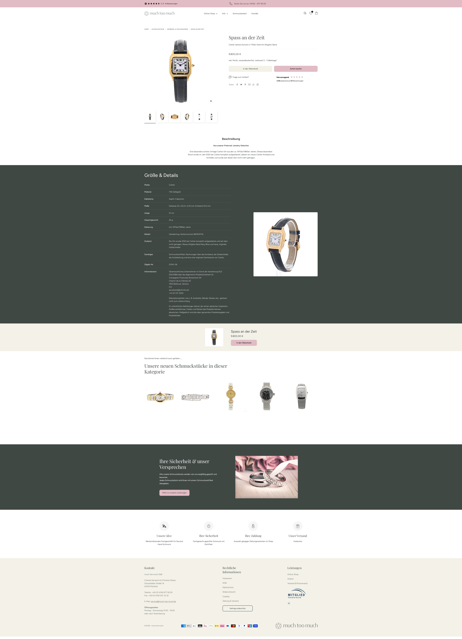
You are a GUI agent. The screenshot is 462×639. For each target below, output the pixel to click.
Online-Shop (209, 13)
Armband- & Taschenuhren (177, 29)
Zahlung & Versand (231, 601)
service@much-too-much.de (163, 601)
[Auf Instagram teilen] (258, 84)
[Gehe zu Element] (199, 116)
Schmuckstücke (158, 29)
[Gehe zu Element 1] (150, 116)
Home (146, 29)
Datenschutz (228, 587)
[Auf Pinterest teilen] (245, 84)
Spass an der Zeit (197, 29)
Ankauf (290, 579)
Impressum (227, 578)
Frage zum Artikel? (241, 77)
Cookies (226, 596)
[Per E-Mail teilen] (249, 84)
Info (223, 13)
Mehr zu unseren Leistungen (174, 493)
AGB (225, 583)
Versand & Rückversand (297, 583)
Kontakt (254, 13)
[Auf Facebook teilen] (237, 84)
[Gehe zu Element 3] (174, 116)
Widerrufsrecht (229, 592)
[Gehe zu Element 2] (162, 116)
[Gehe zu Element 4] (186, 116)
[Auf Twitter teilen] (241, 84)
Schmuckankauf (240, 13)
